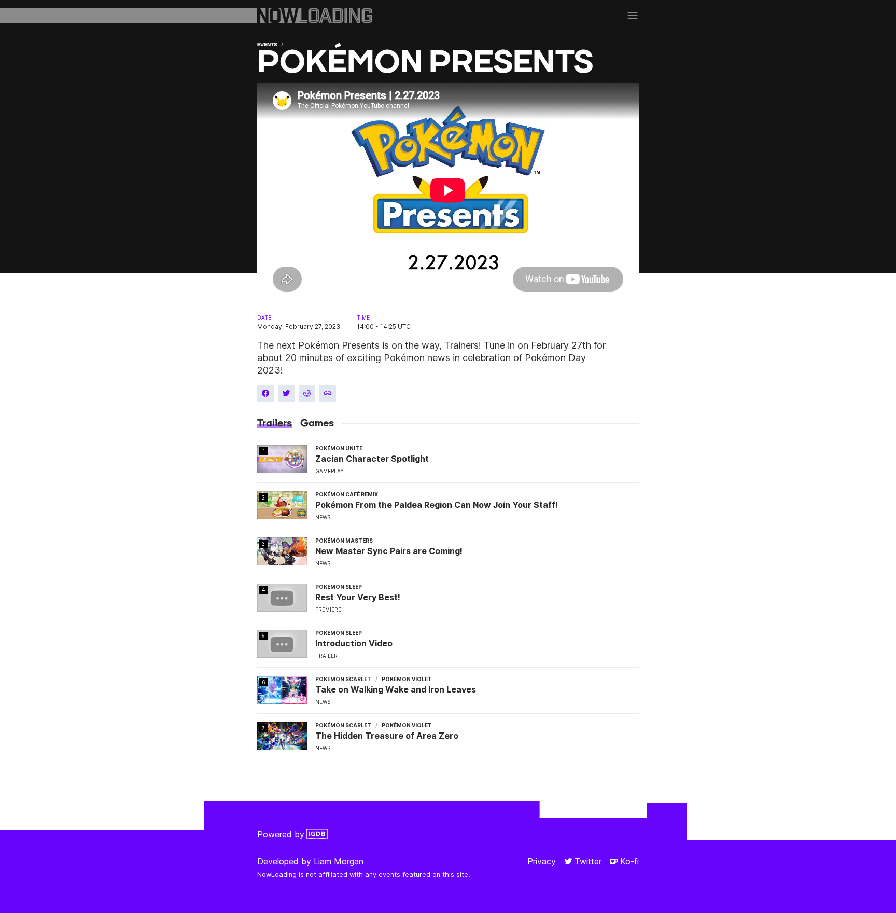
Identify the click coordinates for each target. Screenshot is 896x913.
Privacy (541, 861)
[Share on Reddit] (307, 393)
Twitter (588, 861)
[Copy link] (327, 393)
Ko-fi (629, 861)
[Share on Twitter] (286, 393)
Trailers (274, 423)
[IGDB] (316, 834)
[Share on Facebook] (265, 393)
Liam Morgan (338, 861)
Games (317, 423)
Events (267, 44)
